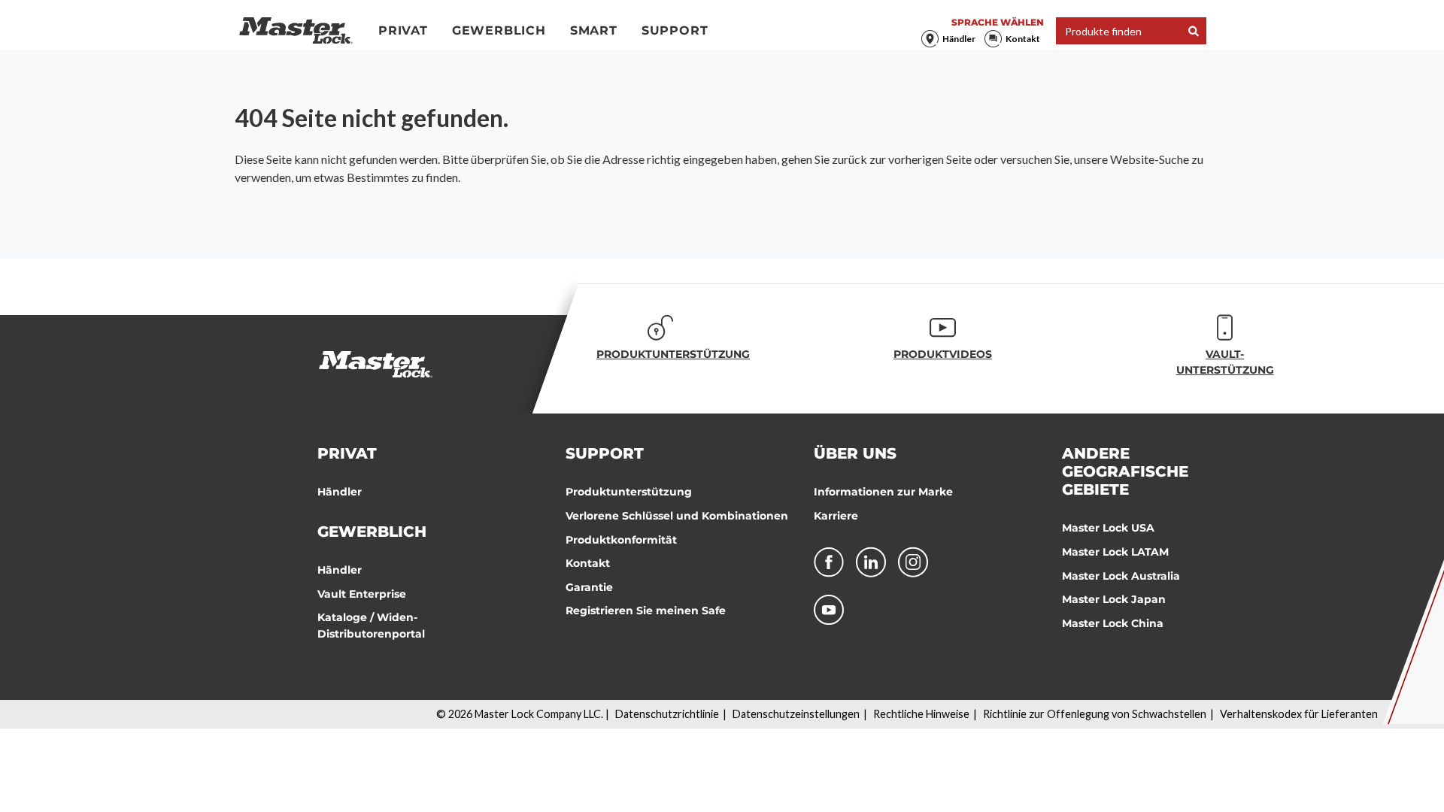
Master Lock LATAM (1115, 552)
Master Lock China (1112, 623)
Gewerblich (499, 30)
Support (675, 30)
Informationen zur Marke (883, 491)
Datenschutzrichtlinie (667, 713)
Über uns (855, 453)
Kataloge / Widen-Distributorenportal (371, 626)
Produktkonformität (621, 540)
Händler (958, 38)
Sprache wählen (997, 22)
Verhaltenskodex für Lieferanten (1299, 713)
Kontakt (1023, 38)
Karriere (836, 516)
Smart (593, 30)
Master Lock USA (1108, 528)
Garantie (589, 587)
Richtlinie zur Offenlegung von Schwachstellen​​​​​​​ (1094, 713)
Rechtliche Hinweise (921, 713)
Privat (403, 30)
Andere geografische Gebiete (1125, 471)
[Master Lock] (296, 31)
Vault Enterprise (361, 594)
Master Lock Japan (1114, 599)
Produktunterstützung (629, 491)
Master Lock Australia (1121, 576)
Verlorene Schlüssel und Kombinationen (677, 516)
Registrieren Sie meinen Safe (646, 610)
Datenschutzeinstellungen (796, 713)
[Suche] (1193, 31)
